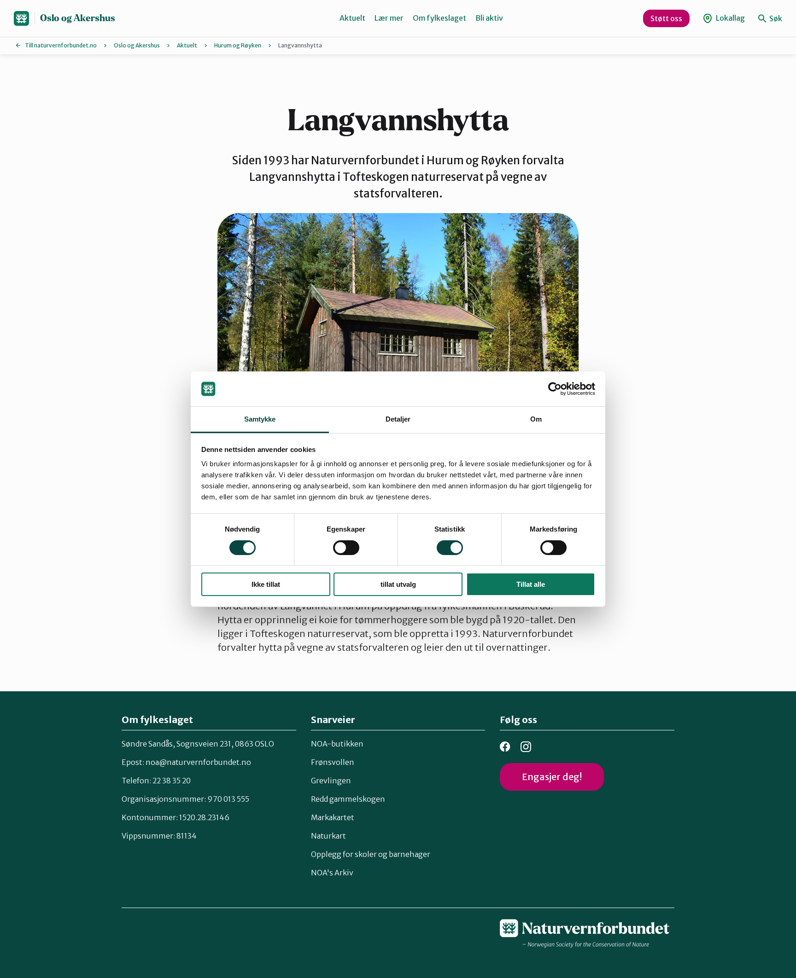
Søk (775, 18)
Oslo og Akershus (77, 18)
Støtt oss (666, 18)
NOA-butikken (337, 743)
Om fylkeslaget (439, 18)
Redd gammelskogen (348, 799)
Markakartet (332, 817)
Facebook (505, 746)
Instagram (526, 746)
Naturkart (328, 835)
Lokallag (729, 18)
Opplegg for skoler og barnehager (370, 854)
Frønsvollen (332, 762)
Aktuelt (352, 18)
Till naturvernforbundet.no (61, 45)
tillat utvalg (398, 584)
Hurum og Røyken (237, 45)
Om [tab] (536, 419)
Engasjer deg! (552, 776)
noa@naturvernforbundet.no (198, 762)
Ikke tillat (266, 584)
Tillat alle (530, 584)
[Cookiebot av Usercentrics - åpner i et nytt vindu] (555, 389)
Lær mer (389, 18)
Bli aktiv (489, 18)
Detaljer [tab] (398, 419)
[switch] (346, 547)
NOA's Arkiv (332, 872)
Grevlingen (331, 780)
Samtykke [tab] (260, 419)
